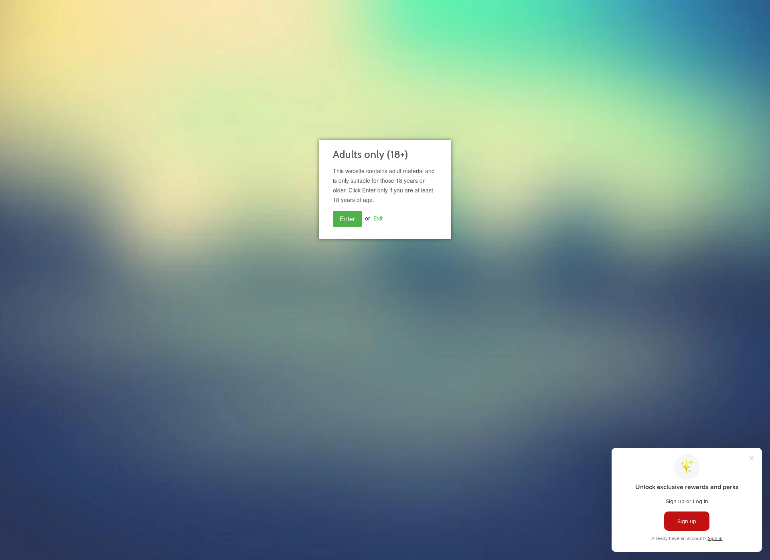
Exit (378, 218)
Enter (347, 218)
